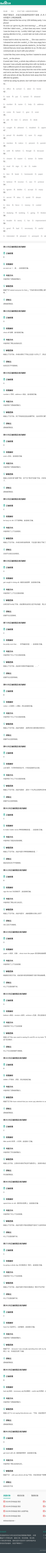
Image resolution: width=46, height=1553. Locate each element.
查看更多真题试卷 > (9, 1521)
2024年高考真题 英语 (13, 1502)
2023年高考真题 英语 (13, 1516)
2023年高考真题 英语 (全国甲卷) (17, 1511)
